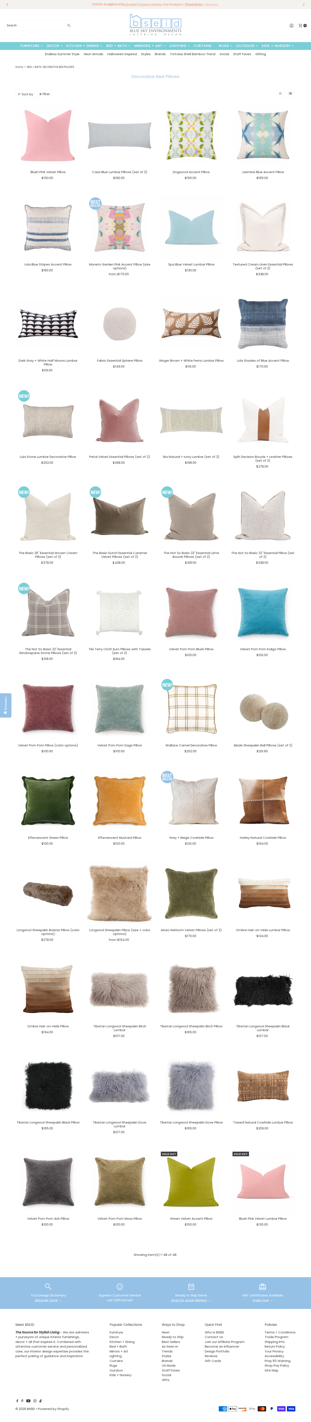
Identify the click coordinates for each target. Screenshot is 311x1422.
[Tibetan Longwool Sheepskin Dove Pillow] (191, 1086)
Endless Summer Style (62, 54)
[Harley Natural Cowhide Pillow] (263, 801)
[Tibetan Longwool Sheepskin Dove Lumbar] (119, 1086)
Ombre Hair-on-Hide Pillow (48, 1026)
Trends (167, 1351)
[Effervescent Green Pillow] (48, 801)
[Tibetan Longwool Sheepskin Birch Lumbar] (119, 989)
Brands (160, 54)
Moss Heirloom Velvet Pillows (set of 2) (191, 930)
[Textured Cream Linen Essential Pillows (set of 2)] (263, 227)
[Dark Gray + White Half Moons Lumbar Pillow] (48, 324)
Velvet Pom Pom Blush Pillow (191, 649)
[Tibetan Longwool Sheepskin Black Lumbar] (263, 989)
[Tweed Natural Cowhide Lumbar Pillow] (263, 1086)
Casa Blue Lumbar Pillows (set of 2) (119, 172)
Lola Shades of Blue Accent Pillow (263, 360)
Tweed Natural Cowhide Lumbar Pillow (263, 1122)
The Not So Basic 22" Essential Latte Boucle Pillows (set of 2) (191, 555)
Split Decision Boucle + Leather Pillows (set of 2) (262, 458)
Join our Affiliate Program (225, 1342)
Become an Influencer (222, 1346)
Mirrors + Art (148, 45)
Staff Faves (242, 54)
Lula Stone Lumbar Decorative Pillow (48, 456)
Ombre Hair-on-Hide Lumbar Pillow (263, 930)
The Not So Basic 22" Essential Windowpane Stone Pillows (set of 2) (48, 651)
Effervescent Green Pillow (48, 837)
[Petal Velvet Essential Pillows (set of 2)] (119, 420)
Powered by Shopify (53, 1409)
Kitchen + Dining (82, 45)
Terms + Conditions (280, 1332)
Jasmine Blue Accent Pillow (263, 172)
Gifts (165, 1380)
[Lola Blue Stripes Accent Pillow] (48, 227)
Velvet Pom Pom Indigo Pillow (263, 649)
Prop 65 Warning (277, 1361)
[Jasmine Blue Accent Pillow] (263, 135)
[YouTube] (28, 1401)
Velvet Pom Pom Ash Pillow (48, 1218)
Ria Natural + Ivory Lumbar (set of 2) (191, 456)
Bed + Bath (116, 45)
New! (165, 1332)
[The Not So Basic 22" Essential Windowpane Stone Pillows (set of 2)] (48, 612)
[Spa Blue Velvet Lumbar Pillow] (191, 227)
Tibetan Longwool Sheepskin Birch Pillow (191, 1026)
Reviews (211, 1356)
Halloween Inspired (122, 54)
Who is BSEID (214, 1332)
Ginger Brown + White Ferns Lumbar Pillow (191, 360)
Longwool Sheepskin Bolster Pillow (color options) (48, 932)
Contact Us (214, 1337)
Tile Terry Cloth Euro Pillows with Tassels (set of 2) (120, 651)
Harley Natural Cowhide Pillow (263, 837)
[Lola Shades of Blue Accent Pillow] (263, 324)
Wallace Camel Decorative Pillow (191, 745)
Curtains (203, 45)
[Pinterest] (22, 1401)
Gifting (260, 54)
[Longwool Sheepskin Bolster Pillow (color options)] (48, 893)
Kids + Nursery (276, 45)
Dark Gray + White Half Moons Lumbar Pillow (48, 362)
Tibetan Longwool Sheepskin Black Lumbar (263, 1028)
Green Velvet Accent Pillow (191, 1218)
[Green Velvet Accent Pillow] (191, 1182)
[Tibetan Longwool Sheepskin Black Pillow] (48, 1086)
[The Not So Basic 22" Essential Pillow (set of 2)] (263, 516)
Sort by (27, 94)
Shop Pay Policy (277, 1365)
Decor (53, 45)
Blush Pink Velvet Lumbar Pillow (263, 1218)
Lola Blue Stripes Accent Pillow (48, 264)
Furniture (30, 45)
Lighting (177, 45)
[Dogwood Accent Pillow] (191, 135)
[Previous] (7, 4)
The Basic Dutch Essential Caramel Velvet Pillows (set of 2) (119, 555)
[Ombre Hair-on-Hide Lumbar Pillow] (263, 893)
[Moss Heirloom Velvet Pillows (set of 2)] (191, 893)
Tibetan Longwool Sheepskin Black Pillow (48, 1122)
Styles (146, 54)
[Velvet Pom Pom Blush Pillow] (191, 612)
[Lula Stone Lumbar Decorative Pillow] (48, 420)
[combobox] (39, 25)
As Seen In (170, 1346)
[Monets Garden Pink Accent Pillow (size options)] (119, 227)
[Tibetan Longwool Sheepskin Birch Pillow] (191, 989)
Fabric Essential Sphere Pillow (119, 360)
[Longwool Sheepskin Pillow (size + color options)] (119, 893)
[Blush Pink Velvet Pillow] (48, 135)
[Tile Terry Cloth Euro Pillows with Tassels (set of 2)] (119, 612)
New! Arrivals (93, 54)
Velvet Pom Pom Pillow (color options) (48, 745)
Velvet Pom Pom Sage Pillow (119, 745)
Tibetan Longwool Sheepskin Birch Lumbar (119, 1028)
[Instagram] (34, 1401)
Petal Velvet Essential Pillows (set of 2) (119, 456)
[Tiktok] (40, 1401)
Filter (46, 94)
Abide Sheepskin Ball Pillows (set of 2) (263, 745)
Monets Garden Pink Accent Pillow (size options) (119, 266)
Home (19, 67)
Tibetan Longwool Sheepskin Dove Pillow (191, 1122)
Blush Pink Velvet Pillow (48, 172)
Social (224, 54)
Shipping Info (275, 1342)
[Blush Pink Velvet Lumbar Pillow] (263, 1182)
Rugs (224, 45)
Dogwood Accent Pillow (191, 172)
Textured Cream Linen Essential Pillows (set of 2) (263, 266)
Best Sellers (171, 1342)
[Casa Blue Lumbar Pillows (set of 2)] (119, 135)
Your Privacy (274, 1351)
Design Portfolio (217, 1351)
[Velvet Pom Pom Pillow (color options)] (48, 709)
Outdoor (245, 45)
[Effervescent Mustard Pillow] (119, 801)
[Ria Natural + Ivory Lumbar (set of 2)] (191, 420)
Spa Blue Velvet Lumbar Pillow (191, 264)
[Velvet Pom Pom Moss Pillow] (119, 1182)
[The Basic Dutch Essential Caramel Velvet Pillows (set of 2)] (119, 516)
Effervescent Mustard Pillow (119, 837)
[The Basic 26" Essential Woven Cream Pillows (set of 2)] (48, 516)
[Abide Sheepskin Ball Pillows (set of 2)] (263, 709)
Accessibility (274, 1356)
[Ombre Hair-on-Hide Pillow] (48, 989)
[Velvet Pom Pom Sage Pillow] (119, 709)
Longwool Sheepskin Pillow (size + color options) (119, 932)
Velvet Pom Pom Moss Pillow (120, 1218)
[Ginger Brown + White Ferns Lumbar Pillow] (191, 324)
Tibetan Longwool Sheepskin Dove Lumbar (119, 1124)
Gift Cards (213, 1361)
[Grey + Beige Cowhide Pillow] (191, 801)
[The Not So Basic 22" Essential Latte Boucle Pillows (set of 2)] (191, 516)
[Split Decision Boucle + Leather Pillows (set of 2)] (263, 420)
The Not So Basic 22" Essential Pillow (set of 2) (262, 555)
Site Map (271, 1370)
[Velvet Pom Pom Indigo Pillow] (263, 612)
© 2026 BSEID (25, 1409)
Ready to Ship (173, 1337)
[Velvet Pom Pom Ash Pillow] (48, 1182)
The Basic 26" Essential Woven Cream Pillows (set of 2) (48, 555)
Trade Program (276, 1337)
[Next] (303, 4)
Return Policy (275, 1346)
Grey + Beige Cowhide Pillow (191, 837)
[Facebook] (17, 1401)
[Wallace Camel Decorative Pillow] (191, 709)
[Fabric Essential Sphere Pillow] (119, 324)
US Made (169, 1365)
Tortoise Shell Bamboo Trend (192, 54)
